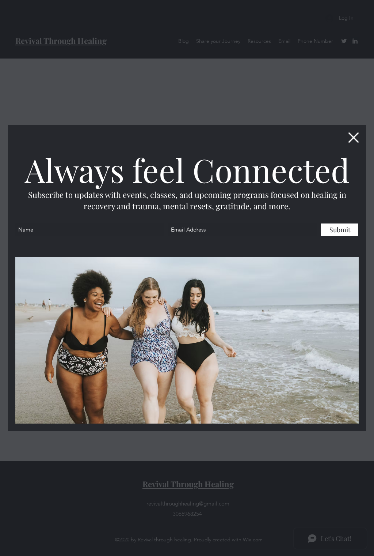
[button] (353, 137)
